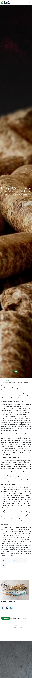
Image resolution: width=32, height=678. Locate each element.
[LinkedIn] (11, 608)
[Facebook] (2, 608)
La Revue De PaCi (6, 381)
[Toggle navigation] (29, 2)
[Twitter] (7, 608)
